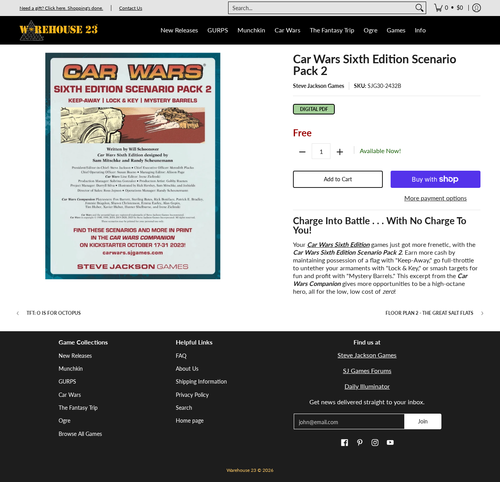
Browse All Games (80, 433)
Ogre (64, 420)
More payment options (435, 198)
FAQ (181, 355)
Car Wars (70, 394)
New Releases (75, 355)
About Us (187, 368)
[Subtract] (302, 152)
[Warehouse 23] (59, 30)
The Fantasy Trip (78, 407)
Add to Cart (338, 179)
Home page (190, 420)
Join (423, 421)
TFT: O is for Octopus (54, 313)
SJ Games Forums (367, 370)
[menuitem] (448, 8)
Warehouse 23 (241, 470)
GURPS (67, 381)
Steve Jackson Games (318, 85)
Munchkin (71, 368)
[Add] (339, 152)
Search (184, 407)
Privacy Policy (192, 394)
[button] (344, 443)
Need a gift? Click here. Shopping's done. (61, 8)
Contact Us (130, 8)
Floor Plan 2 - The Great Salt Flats (429, 313)
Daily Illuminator (367, 386)
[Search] (419, 8)
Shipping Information (201, 381)
